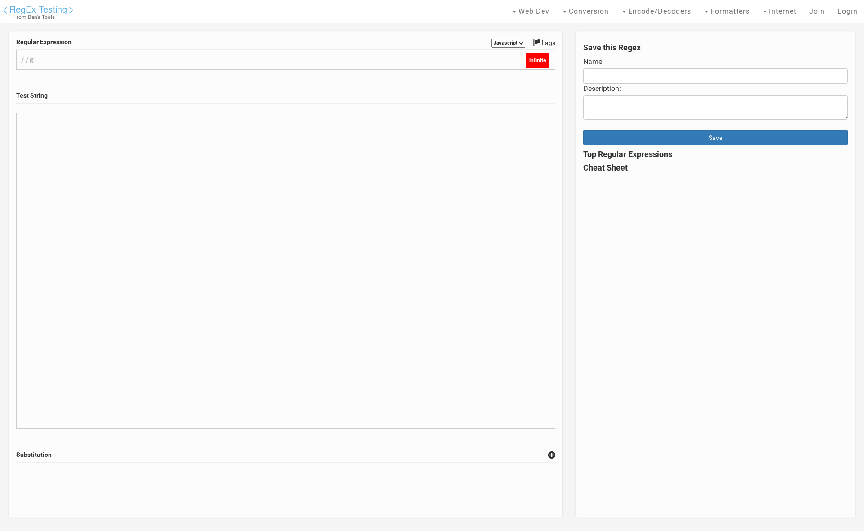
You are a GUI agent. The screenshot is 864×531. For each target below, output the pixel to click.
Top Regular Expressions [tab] (627, 154)
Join (817, 11)
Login (847, 11)
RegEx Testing (38, 8)
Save (715, 137)
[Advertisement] (286, 490)
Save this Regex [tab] (612, 47)
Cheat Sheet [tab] (605, 167)
